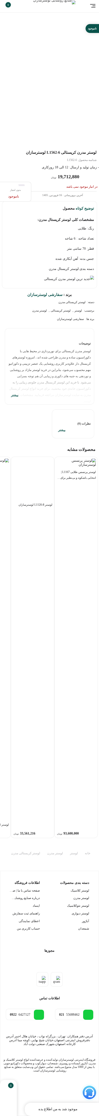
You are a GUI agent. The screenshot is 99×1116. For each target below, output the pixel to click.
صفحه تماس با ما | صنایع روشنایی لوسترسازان (24, 890)
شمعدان (83, 928)
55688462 (69, 1014)
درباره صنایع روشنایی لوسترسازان (24, 898)
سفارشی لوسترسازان (70, 319)
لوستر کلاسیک (80, 890)
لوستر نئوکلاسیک (78, 905)
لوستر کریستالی (61, 310)
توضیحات (85, 343)
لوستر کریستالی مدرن (72, 302)
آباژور (85, 921)
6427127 (20, 1014)
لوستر (78, 310)
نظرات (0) (84, 423)
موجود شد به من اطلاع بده (58, 1109)
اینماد (36, 905)
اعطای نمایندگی (29, 921)
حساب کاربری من (28, 928)
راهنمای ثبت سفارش (26, 913)
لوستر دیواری (80, 913)
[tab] (49, 366)
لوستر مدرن (39, 310)
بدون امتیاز (15, 190)
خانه (87, 853)
